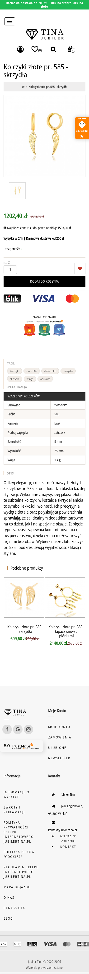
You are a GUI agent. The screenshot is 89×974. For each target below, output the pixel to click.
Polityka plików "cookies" (19, 854)
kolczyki (14, 371)
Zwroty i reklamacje (15, 809)
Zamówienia (59, 737)
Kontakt (68, 846)
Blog (8, 918)
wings (30, 379)
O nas (9, 897)
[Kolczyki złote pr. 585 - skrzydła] (44, 136)
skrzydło (68, 371)
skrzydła (14, 379)
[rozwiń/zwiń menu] (10, 21)
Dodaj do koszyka (44, 281)
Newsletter (59, 758)
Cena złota (14, 908)
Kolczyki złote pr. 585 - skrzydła (25, 629)
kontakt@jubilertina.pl (62, 830)
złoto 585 (31, 371)
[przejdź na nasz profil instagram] (28, 729)
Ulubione (57, 747)
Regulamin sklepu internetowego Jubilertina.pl (21, 872)
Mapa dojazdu (17, 887)
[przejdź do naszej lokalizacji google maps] (18, 729)
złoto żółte (50, 371)
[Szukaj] (53, 49)
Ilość (7, 263)
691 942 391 (68, 836)
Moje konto (59, 726)
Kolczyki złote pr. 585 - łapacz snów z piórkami (66, 631)
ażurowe (45, 379)
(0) (40, 50)
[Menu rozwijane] (20, 49)
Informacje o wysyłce (16, 794)
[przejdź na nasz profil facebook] (7, 729)
